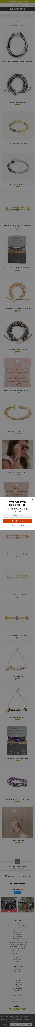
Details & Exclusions (17, 525)
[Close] (32, 499)
